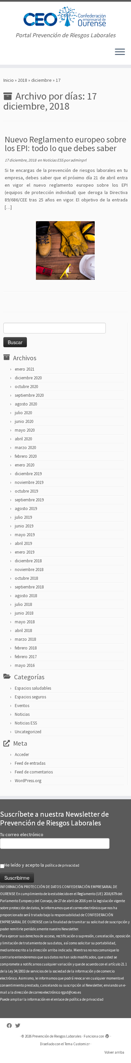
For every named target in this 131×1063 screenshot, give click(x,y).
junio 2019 (24, 526)
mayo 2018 (25, 622)
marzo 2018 (25, 639)
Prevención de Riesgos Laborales (56, 1036)
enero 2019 (24, 552)
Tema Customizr (77, 1044)
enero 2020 (24, 465)
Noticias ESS (53, 160)
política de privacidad (62, 865)
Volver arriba (114, 1052)
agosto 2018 (26, 596)
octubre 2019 (26, 491)
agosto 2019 (26, 508)
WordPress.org (28, 781)
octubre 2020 (26, 386)
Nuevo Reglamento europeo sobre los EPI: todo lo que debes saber (65, 143)
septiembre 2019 (29, 500)
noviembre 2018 (29, 569)
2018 (22, 80)
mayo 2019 (25, 535)
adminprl (78, 160)
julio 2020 (23, 413)
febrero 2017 (26, 657)
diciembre (41, 80)
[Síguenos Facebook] (11, 1025)
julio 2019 (23, 517)
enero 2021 (24, 369)
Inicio (8, 80)
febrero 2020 (26, 456)
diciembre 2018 (28, 561)
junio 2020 (24, 421)
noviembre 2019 (29, 482)
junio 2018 (24, 613)
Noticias (22, 714)
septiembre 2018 (29, 587)
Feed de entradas (30, 763)
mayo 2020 (25, 430)
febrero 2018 (26, 648)
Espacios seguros (30, 697)
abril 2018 (23, 630)
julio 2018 (23, 604)
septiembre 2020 (29, 395)
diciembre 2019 (28, 474)
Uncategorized (28, 732)
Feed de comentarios (34, 772)
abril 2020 (23, 439)
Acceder (22, 754)
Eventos (22, 705)
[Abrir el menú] (120, 53)
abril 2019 (23, 543)
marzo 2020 (25, 447)
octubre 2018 (26, 578)
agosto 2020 (26, 404)
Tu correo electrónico (21, 834)
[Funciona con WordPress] (107, 1035)
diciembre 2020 (28, 378)
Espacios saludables (33, 688)
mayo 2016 (25, 665)
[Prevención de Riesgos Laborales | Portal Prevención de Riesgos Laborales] (65, 16)
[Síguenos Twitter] (19, 1025)
